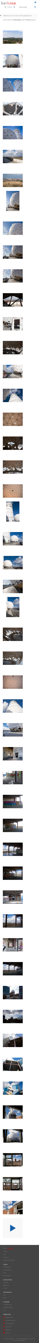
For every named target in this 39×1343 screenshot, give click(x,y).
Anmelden (5, 1282)
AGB (4, 1254)
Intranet (5, 1251)
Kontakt (5, 1288)
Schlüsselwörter (7, 1275)
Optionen (6, 1333)
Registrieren (6, 1285)
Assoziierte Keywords (9, 1320)
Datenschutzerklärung (8, 1260)
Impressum (6, 1257)
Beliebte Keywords (8, 1323)
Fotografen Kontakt (8, 1307)
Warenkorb (7, 1330)
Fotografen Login (7, 1304)
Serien (4, 1272)
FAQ (4, 1295)
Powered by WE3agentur (20, 1340)
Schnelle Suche (7, 1267)
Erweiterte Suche (7, 1270)
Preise (4, 1297)
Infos (4, 1310)
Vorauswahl (7, 1326)
